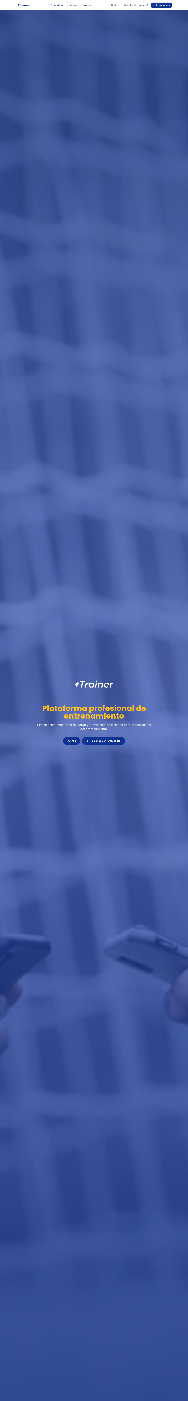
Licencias (87, 5)
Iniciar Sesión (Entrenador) (136, 5)
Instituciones (73, 5)
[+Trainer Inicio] (23, 5)
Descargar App (163, 5)
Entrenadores (57, 5)
